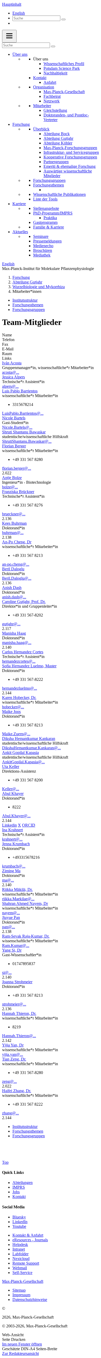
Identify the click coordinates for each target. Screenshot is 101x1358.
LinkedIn (19, 1222)
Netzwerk (52, 101)
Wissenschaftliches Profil (64, 63)
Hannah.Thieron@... (19, 1036)
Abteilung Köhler (58, 143)
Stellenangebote (46, 208)
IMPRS (18, 1187)
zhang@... (10, 1113)
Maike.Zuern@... (16, 734)
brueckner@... (13, 514)
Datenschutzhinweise (29, 1299)
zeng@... (9, 1081)
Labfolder (20, 1254)
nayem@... (11, 913)
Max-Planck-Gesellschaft (64, 91)
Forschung (21, 124)
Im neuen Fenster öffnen (22, 1344)
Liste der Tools (45, 199)
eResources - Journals (30, 1240)
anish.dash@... (14, 597)
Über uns (19, 54)
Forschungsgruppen (49, 180)
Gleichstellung (55, 110)
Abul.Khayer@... (16, 816)
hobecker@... (13, 707)
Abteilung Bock (57, 133)
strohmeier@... (14, 1004)
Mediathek (42, 255)
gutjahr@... (11, 624)
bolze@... (10, 487)
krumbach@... (13, 866)
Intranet (18, 1249)
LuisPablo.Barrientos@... (23, 413)
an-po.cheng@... (15, 564)
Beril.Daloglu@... (16, 578)
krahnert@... (12, 839)
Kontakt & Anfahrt (27, 1235)
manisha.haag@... (16, 642)
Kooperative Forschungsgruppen (70, 157)
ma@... (8, 880)
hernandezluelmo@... (19, 688)
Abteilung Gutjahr (58, 138)
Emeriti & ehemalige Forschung (70, 166)
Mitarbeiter (42, 105)
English (18, 13)
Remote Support (25, 1263)
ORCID (28, 825)
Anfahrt (50, 82)
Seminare (40, 236)
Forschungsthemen (48, 185)
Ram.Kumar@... (15, 945)
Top (5, 1162)
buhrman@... (13, 532)
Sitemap (19, 1290)
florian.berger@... (16, 468)
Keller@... (10, 789)
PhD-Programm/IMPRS (53, 213)
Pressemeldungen (47, 241)
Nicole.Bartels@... (17, 427)
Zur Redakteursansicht (20, 1353)
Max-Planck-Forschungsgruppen (70, 148)
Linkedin (9, 825)
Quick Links (13, 1172)
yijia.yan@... (12, 1054)
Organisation (43, 87)
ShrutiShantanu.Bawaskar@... (27, 441)
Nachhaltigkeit (55, 73)
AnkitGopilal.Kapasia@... (23, 762)
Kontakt (39, 77)
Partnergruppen (56, 162)
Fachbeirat (52, 96)
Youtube (19, 1226)
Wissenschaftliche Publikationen (59, 194)
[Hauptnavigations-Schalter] (9, 36)
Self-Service (22, 1272)
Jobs (16, 1192)
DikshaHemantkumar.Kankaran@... (31, 748)
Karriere (19, 204)
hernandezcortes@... (18, 661)
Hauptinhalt (11, 4)
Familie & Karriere (48, 227)
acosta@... (10, 372)
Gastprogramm (45, 222)
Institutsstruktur (25, 300)
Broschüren (42, 250)
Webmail (19, 1268)
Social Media (13, 1207)
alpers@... (10, 386)
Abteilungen (22, 1182)
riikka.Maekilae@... (18, 899)
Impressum (21, 1295)
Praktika (50, 218)
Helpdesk (20, 1244)
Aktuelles (20, 232)
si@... (7, 972)
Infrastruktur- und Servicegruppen (71, 152)
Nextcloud (21, 1258)
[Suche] (63, 19)
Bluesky (19, 1217)
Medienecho (43, 246)
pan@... (8, 927)
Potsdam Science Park (62, 68)
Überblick (41, 129)
